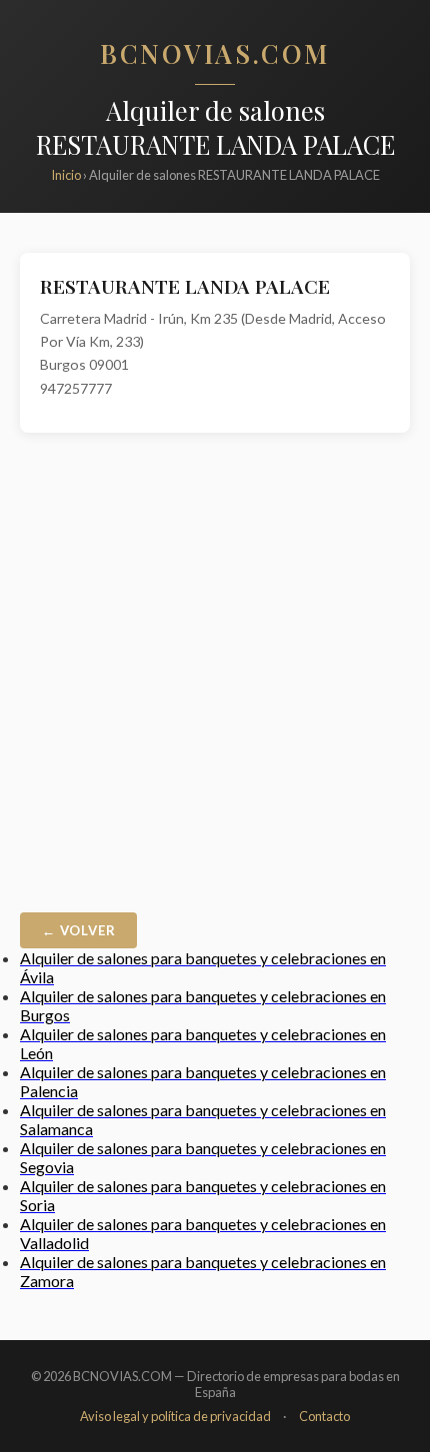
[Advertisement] (215, 677)
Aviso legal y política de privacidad (175, 1416)
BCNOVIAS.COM (215, 53)
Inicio (66, 175)
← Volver (78, 930)
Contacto (324, 1416)
